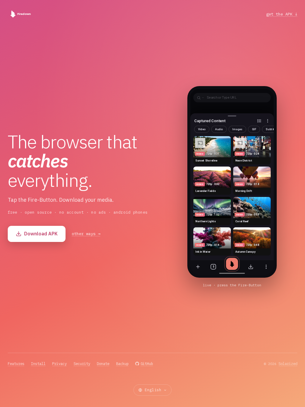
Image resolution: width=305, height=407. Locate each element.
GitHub (147, 363)
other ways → (86, 233)
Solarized (287, 363)
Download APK (40, 234)
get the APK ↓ (281, 14)
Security (82, 363)
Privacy (59, 363)
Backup (122, 363)
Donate (103, 363)
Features (16, 363)
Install (38, 363)
